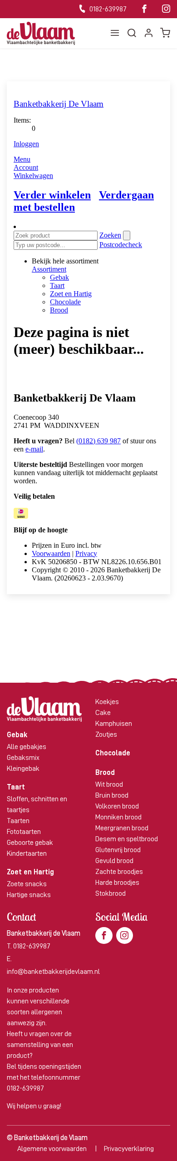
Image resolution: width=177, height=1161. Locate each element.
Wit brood (109, 784)
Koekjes (107, 701)
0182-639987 (107, 9)
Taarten (18, 820)
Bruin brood (111, 795)
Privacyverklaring (129, 1148)
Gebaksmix (23, 757)
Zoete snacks (27, 884)
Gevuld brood (114, 860)
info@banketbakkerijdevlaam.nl (53, 971)
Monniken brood (118, 817)
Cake (103, 712)
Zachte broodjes (119, 871)
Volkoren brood (117, 806)
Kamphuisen (113, 723)
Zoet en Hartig (30, 872)
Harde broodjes (117, 882)
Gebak (17, 735)
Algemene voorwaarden (52, 1148)
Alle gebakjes (26, 746)
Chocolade (112, 753)
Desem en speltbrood (126, 839)
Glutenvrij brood (118, 849)
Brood (105, 772)
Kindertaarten (27, 853)
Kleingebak (23, 768)
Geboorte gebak (30, 842)
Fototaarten (24, 831)
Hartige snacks (29, 894)
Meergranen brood (121, 828)
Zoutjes (106, 734)
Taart (16, 787)
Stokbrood (110, 893)
